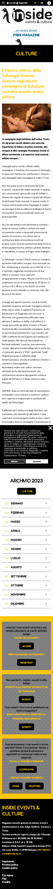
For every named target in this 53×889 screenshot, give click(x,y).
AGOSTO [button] (16, 567)
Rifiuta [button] (14, 461)
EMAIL (16, 785)
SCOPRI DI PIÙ (26, 769)
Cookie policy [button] (10, 455)
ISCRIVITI (26, 699)
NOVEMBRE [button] (18, 594)
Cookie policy (10, 868)
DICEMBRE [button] (17, 603)
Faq (4, 878)
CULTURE (27, 491)
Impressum (8, 861)
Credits (6, 882)
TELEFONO (34, 785)
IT (35, 3)
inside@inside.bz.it (11, 853)
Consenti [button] (37, 461)
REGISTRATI (26, 662)
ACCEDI (26, 646)
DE (42, 3)
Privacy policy (10, 864)
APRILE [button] (15, 530)
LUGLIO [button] (15, 558)
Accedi (12, 3)
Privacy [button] (22, 455)
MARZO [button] (15, 521)
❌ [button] (50, 427)
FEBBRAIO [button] (17, 512)
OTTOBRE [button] (17, 585)
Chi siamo (7, 875)
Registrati (23, 3)
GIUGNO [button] (16, 549)
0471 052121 (44, 849)
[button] (3, 3)
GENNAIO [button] (17, 503)
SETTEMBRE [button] (19, 576)
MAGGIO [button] (16, 540)
